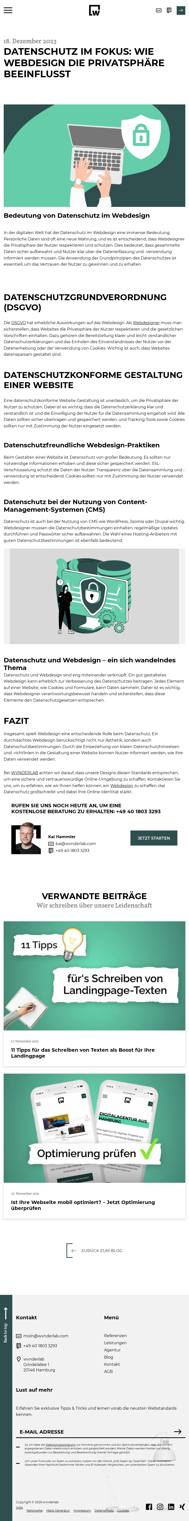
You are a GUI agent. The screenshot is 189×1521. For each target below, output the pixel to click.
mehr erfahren (94, 993)
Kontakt (112, 1364)
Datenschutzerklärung (61, 1444)
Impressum (82, 1510)
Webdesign (121, 785)
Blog (108, 1357)
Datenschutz (103, 1510)
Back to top (5, 1333)
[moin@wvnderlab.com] (158, 10)
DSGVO (18, 322)
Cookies (123, 1510)
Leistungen (115, 1343)
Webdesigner (146, 322)
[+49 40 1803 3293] (169, 10)
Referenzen (115, 1335)
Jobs (19, 1507)
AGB (108, 1371)
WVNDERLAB (24, 772)
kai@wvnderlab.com (76, 843)
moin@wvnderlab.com (45, 1336)
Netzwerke (35, 1510)
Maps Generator (58, 1510)
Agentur (112, 1350)
